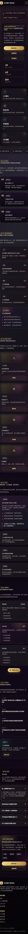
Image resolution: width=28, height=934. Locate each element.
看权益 (14, 408)
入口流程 (2, 914)
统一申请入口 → (14, 670)
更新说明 (2, 919)
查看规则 (14, 53)
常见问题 (2, 906)
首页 (1, 898)
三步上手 (2, 903)
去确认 (14, 378)
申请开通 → (14, 48)
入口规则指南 (3, 901)
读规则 (14, 439)
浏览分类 (6, 755)
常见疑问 (14, 58)
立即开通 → (14, 863)
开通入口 (2, 922)
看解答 (14, 468)
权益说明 (2, 916)
